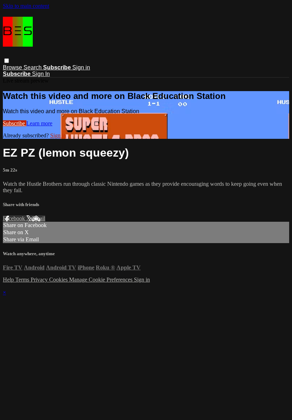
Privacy (40, 280)
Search (33, 67)
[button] (6, 60)
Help (9, 280)
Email (38, 218)
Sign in (81, 67)
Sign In (41, 74)
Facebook (14, 218)
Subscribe (14, 123)
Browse (13, 67)
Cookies (59, 280)
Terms (23, 280)
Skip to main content (26, 6)
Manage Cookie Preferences (101, 280)
